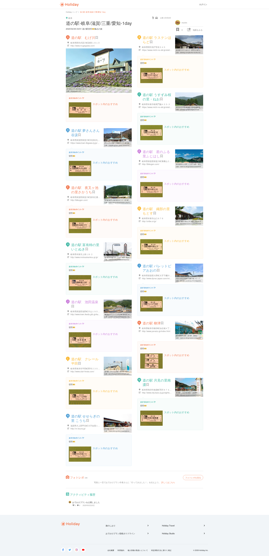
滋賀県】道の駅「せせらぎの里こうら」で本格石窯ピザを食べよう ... (126, 429)
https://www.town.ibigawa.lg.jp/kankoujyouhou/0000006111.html (98, 142)
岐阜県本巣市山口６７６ (153, 218)
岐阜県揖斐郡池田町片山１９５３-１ (86, 311)
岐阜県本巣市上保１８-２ (81, 254)
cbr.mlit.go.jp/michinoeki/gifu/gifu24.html (121, 374)
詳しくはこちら (168, 482)
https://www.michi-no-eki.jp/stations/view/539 (161, 107)
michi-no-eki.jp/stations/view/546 (190, 338)
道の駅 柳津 (152, 322)
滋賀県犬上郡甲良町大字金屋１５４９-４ (88, 425)
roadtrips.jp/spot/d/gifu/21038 (189, 110)
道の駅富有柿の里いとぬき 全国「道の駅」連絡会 (120, 257)
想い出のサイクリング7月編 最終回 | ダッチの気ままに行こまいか (125, 314)
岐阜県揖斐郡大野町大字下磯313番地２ (159, 275)
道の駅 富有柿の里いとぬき (85, 246)
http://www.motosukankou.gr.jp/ (84, 257)
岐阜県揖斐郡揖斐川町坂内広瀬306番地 (87, 197)
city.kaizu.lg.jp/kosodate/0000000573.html (193, 395)
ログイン (203, 4)
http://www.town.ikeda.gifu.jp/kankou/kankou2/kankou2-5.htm (97, 314)
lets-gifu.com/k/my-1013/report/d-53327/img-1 (194, 281)
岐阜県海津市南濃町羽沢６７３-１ (157, 389)
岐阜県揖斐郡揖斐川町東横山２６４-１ (159, 161)
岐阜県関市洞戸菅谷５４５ (153, 47)
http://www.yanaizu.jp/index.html (156, 331)
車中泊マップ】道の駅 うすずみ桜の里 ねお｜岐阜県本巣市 (194, 107)
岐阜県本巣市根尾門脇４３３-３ (156, 104)
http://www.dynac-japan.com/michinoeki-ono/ (161, 278)
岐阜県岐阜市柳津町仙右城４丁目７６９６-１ (162, 328)
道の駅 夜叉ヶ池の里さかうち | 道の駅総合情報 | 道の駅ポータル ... (125, 200)
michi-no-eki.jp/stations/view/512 (190, 167)
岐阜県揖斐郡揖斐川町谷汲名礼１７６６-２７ (90, 140)
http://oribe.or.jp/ (149, 221)
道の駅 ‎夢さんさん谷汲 (85, 132)
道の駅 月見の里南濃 (157, 382)
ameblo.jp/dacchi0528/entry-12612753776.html (124, 317)
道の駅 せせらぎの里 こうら (85, 418)
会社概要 (110, 550)
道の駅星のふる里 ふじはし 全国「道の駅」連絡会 (191, 164)
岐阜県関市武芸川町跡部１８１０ (85, 42)
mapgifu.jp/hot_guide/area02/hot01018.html (123, 145)
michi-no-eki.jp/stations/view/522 (119, 260)
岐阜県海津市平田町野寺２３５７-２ (86, 368)
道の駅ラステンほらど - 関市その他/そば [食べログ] (192, 50)
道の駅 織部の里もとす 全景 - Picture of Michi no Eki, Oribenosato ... (198, 221)
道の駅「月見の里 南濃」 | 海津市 (186, 393)
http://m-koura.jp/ (78, 428)
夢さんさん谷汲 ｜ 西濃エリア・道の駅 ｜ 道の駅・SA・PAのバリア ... (126, 143)
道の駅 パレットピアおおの (157, 268)
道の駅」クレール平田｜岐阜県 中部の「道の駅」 (120, 372)
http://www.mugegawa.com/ (82, 45)
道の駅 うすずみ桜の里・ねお (157, 96)
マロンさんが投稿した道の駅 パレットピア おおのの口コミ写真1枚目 (198, 278)
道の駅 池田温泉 (84, 301)
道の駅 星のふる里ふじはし (156, 153)
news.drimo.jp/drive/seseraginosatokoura (122, 431)
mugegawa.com (76, 91)
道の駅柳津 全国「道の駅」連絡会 (186, 336)
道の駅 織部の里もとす (156, 210)
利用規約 (121, 550)
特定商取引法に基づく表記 (161, 550)
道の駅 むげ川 (83, 37)
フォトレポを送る (193, 477)
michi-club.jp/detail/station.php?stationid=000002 (124, 203)
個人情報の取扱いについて (138, 550)
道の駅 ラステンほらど (157, 39)
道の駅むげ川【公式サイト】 (76, 89)
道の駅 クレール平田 (85, 361)
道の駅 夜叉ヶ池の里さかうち (84, 189)
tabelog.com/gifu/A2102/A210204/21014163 (194, 52)
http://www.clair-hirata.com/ (82, 371)
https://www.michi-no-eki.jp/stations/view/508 (161, 50)
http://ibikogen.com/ (150, 164)
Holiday (69, 4)
